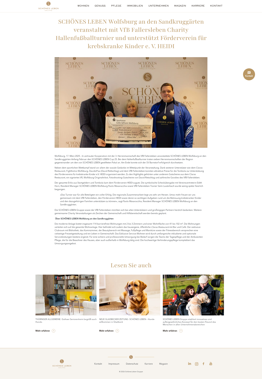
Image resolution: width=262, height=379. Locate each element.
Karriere (198, 6)
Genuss (100, 6)
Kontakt (216, 6)
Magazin (180, 6)
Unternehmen (158, 6)
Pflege (116, 6)
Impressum (113, 364)
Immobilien (135, 6)
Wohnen (83, 6)
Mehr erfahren (42, 331)
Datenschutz (132, 364)
